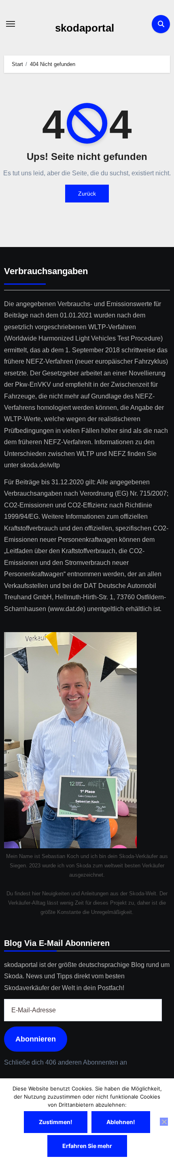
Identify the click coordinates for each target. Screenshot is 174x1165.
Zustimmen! (55, 1121)
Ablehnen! (120, 1121)
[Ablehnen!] (164, 1122)
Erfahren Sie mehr (87, 1145)
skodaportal (84, 28)
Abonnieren (35, 1039)
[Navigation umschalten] (10, 24)
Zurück (87, 193)
